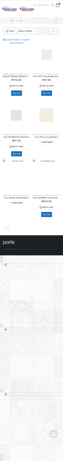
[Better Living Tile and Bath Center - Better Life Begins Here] (9, 8)
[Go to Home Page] (5, 20)
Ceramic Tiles (22, 74)
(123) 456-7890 (42, 5)
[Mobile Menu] (57, 11)
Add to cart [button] (17, 86)
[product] (16, 54)
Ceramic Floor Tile (9, 74)
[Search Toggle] (53, 5)
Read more (48, 142)
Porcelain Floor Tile (40, 135)
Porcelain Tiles (53, 135)
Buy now (16, 93)
